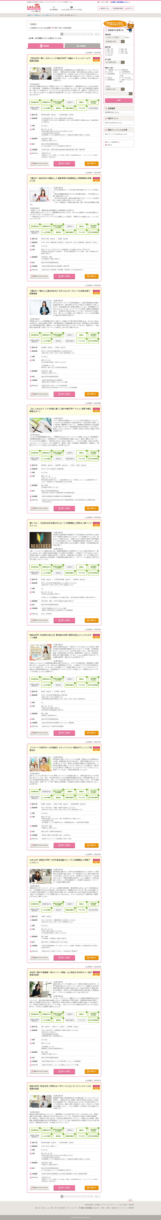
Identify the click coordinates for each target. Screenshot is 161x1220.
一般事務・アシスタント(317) (112, 71)
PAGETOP (130, 1199)
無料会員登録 (89, 1205)
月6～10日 (124, 53)
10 (91, 34)
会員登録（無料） (117, 8)
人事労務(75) (125, 72)
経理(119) (124, 70)
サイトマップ (122, 1208)
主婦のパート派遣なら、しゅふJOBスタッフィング (42, 15)
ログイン (129, 8)
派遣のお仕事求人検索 (53, 8)
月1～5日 (110, 53)
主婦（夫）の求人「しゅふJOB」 (44, 1208)
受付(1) (109, 78)
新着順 (45, 45)
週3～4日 (110, 51)
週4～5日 (124, 51)
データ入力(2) (126, 78)
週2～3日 (124, 49)
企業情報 (131, 1205)
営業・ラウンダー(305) (126, 81)
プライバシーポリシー (108, 1205)
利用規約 (97, 1205)
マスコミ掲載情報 (112, 142)
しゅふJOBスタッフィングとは (71, 8)
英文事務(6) (111, 74)
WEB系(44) (111, 80)
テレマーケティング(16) (126, 75)
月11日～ (110, 55)
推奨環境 (131, 1208)
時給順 (82, 45)
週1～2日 (110, 49)
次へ (97, 34)
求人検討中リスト (104, 8)
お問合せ (109, 145)
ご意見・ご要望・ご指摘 (107, 1208)
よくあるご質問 (103, 2)
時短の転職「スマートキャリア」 (68, 1208)
